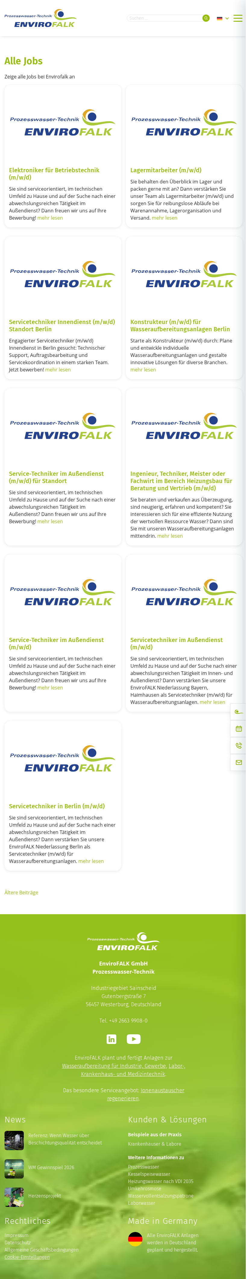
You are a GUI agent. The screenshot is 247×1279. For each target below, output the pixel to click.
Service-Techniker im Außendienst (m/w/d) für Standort (56, 477)
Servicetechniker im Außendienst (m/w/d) (176, 643)
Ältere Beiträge (21, 892)
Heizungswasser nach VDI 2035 (160, 1181)
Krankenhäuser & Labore (154, 1144)
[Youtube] (133, 1039)
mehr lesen (50, 218)
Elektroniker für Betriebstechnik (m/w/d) (54, 173)
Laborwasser (141, 1203)
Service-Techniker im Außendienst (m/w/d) (56, 643)
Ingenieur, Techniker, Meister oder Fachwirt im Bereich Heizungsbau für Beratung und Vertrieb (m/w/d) (181, 481)
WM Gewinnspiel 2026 (51, 1167)
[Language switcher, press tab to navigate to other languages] (223, 18)
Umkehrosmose (144, 1188)
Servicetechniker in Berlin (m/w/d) (57, 806)
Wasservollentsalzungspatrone (161, 1195)
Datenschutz (18, 1242)
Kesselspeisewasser (149, 1174)
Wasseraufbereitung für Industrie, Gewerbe (114, 1066)
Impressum (17, 1235)
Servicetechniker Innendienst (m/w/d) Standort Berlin (62, 325)
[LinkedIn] (111, 1039)
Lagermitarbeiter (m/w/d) (165, 169)
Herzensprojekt (44, 1195)
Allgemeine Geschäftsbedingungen (42, 1249)
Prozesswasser (143, 1166)
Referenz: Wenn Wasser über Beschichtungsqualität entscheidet (65, 1139)
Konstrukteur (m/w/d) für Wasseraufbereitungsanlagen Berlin (180, 325)
